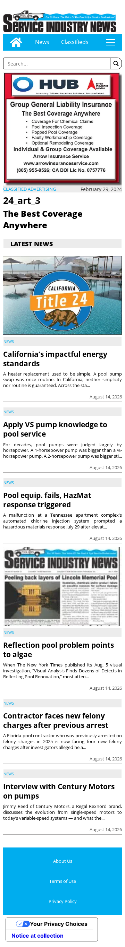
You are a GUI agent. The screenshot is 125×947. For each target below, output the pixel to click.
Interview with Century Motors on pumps (59, 791)
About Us (62, 861)
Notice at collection (37, 935)
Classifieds (75, 42)
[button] (116, 63)
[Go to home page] (16, 42)
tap (110, 42)
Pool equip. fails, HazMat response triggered (47, 499)
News (42, 42)
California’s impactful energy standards (55, 358)
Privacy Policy (63, 901)
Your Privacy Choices (59, 923)
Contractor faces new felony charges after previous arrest (55, 720)
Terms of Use (62, 881)
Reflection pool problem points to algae (58, 649)
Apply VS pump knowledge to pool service (55, 429)
